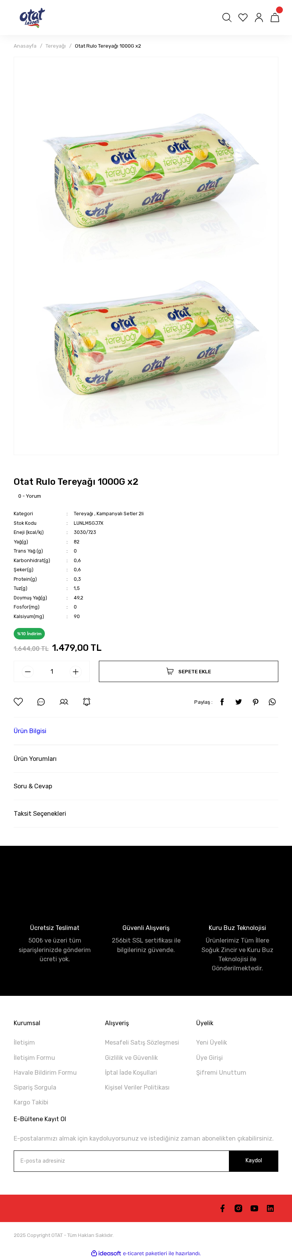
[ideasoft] (106, 1253)
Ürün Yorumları (35, 758)
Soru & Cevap (33, 786)
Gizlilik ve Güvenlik (131, 1057)
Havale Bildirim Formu (45, 1072)
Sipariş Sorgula (35, 1087)
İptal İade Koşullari (131, 1072)
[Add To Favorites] (18, 701)
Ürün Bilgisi (30, 731)
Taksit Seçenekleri (40, 813)
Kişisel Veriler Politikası (137, 1087)
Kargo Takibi (31, 1102)
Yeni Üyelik (211, 1042)
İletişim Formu (34, 1057)
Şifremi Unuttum (221, 1072)
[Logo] (30, 17)
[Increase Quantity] (76, 672)
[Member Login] (258, 17)
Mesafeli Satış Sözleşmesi (142, 1042)
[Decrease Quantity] (28, 672)
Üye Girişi (209, 1057)
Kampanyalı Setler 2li (120, 513)
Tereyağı (84, 513)
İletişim (24, 1042)
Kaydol (253, 1160)
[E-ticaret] (145, 1253)
